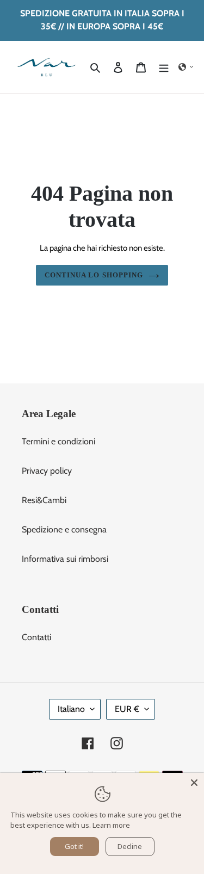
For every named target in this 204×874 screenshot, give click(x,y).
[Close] (194, 782)
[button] (186, 67)
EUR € (127, 709)
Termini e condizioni (58, 441)
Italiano (71, 709)
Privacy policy (47, 471)
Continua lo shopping (94, 275)
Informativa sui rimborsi (65, 559)
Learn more (111, 825)
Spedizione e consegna (64, 529)
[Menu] (163, 67)
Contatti (36, 637)
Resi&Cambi (44, 500)
